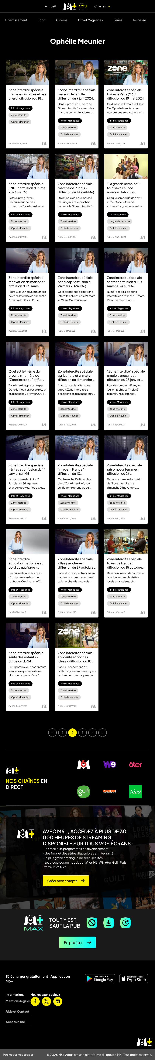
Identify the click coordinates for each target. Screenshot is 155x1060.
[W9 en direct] (109, 764)
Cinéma (61, 20)
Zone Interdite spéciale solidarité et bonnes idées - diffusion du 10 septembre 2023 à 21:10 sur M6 (76, 657)
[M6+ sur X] (46, 1001)
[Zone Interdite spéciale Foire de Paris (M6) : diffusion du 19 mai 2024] (126, 72)
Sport (42, 20)
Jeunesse (139, 20)
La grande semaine (120, 221)
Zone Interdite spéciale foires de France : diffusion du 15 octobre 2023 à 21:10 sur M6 (124, 563)
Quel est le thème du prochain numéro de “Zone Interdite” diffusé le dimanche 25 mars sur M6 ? (27, 375)
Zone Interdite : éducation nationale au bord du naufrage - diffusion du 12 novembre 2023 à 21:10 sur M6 (26, 563)
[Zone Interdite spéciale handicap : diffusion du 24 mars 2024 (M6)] (77, 260)
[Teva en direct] (136, 791)
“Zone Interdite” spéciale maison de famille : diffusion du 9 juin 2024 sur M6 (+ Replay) (77, 94)
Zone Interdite (18, 115)
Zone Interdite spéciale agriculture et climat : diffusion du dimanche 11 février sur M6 (76, 375)
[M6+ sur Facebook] (35, 1001)
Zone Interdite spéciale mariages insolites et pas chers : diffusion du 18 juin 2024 (27, 94)
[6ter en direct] (136, 764)
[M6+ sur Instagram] (57, 1001)
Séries (117, 20)
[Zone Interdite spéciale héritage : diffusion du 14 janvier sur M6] (27, 447)
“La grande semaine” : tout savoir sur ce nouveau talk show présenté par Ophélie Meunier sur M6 (123, 188)
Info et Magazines (90, 20)
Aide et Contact (17, 1011)
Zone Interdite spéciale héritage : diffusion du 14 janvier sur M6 (27, 469)
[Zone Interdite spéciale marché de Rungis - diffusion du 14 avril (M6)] (77, 166)
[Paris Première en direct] (109, 791)
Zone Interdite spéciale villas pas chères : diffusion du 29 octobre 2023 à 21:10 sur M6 (75, 563)
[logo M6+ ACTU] (75, 6)
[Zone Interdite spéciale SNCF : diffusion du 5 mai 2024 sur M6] (27, 166)
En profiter (73, 942)
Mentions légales (18, 1001)
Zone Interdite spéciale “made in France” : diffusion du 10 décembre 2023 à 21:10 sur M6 (75, 469)
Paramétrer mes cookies (18, 1054)
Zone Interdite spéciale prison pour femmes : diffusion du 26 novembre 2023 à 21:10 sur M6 (124, 469)
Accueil (50, 6)
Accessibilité (15, 1022)
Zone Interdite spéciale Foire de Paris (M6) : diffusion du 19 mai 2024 (125, 94)
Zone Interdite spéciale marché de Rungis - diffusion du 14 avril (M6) (76, 188)
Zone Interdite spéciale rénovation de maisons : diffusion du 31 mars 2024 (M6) (27, 281)
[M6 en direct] (34, 770)
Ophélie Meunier (20, 121)
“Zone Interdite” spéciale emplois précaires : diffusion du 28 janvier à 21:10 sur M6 (126, 375)
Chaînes (100, 6)
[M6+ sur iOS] (134, 978)
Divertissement (16, 20)
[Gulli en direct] (84, 791)
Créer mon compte (62, 881)
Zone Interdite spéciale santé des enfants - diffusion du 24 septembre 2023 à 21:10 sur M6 (27, 657)
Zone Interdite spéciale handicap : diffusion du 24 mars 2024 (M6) (75, 281)
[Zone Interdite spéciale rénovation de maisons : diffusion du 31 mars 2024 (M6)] (27, 260)
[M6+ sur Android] (100, 978)
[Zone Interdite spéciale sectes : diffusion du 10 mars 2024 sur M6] (126, 260)
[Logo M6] (44, 143)
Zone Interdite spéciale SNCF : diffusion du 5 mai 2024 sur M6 (27, 188)
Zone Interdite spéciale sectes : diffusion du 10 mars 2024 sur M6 (124, 281)
